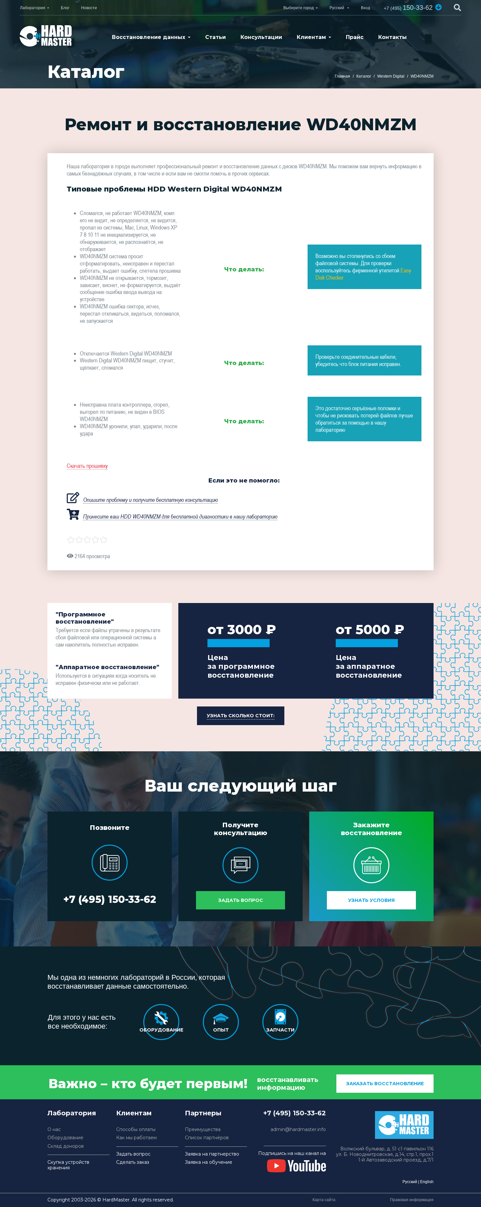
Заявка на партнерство (212, 1154)
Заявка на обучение (208, 1162)
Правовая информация (412, 1200)
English (427, 1182)
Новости (89, 8)
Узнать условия (371, 900)
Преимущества (203, 1129)
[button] (438, 7)
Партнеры (203, 1113)
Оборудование (65, 1138)
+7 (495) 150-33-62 (109, 899)
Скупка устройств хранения (68, 1165)
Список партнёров (207, 1138)
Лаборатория (32, 8)
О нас (54, 1129)
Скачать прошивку (87, 465)
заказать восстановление (385, 1084)
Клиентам (311, 37)
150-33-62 (408, 7)
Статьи (215, 37)
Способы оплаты (135, 1129)
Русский (409, 1182)
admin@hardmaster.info (298, 1129)
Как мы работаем (136, 1138)
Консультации (261, 37)
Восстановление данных (148, 37)
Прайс (355, 37)
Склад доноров (65, 1146)
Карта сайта (323, 1200)
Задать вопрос (240, 900)
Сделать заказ (132, 1162)
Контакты (392, 37)
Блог (65, 8)
